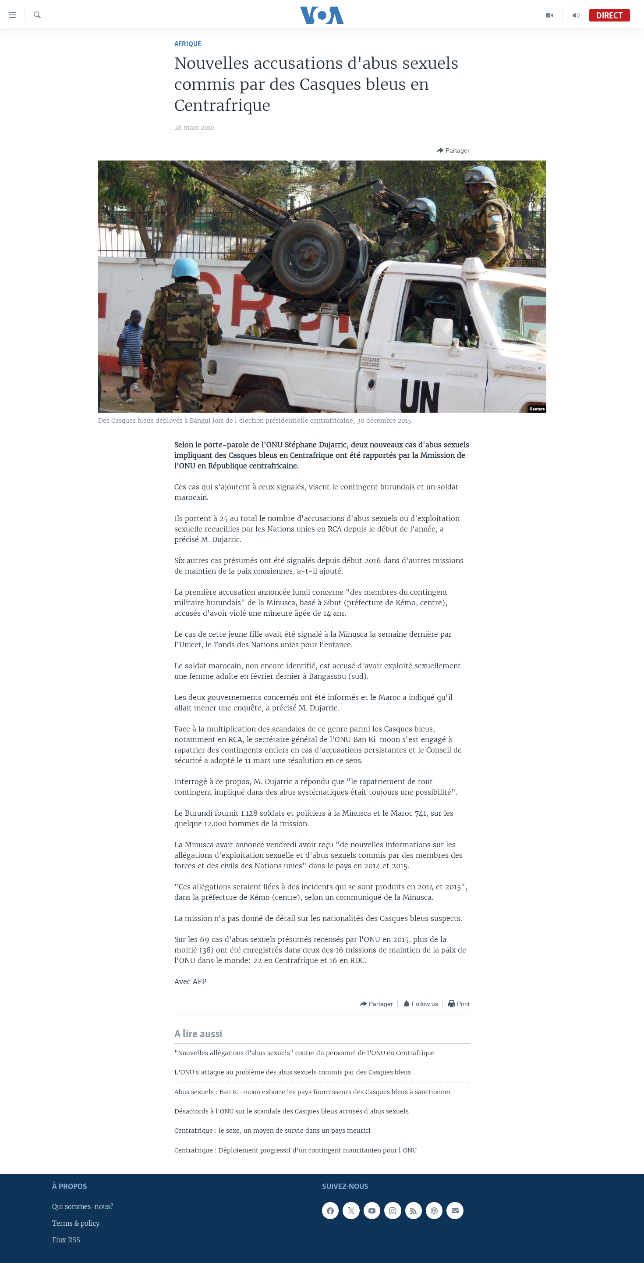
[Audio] (576, 15)
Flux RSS (66, 1241)
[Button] (453, 150)
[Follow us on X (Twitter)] (351, 1210)
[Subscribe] (454, 1210)
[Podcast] (434, 1210)
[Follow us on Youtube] (372, 1210)
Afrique (187, 44)
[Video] (549, 15)
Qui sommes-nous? (82, 1207)
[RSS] (413, 1210)
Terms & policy (75, 1224)
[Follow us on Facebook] (330, 1210)
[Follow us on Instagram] (392, 1210)
